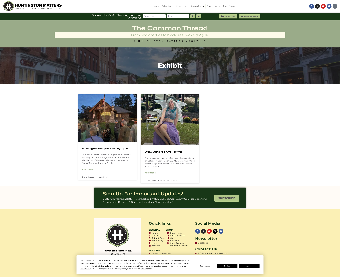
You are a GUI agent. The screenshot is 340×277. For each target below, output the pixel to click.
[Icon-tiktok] (335, 6)
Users (232, 6)
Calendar (166, 6)
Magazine (196, 6)
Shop (209, 6)
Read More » (88, 170)
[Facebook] (311, 6)
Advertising (221, 6)
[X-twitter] (215, 231)
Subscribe (226, 198)
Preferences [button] (146, 269)
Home (155, 6)
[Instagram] (317, 6)
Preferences (205, 266)
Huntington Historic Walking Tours (105, 148)
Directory (181, 6)
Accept (249, 266)
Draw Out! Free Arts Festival (163, 151)
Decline (227, 266)
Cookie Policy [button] (85, 269)
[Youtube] (323, 6)
